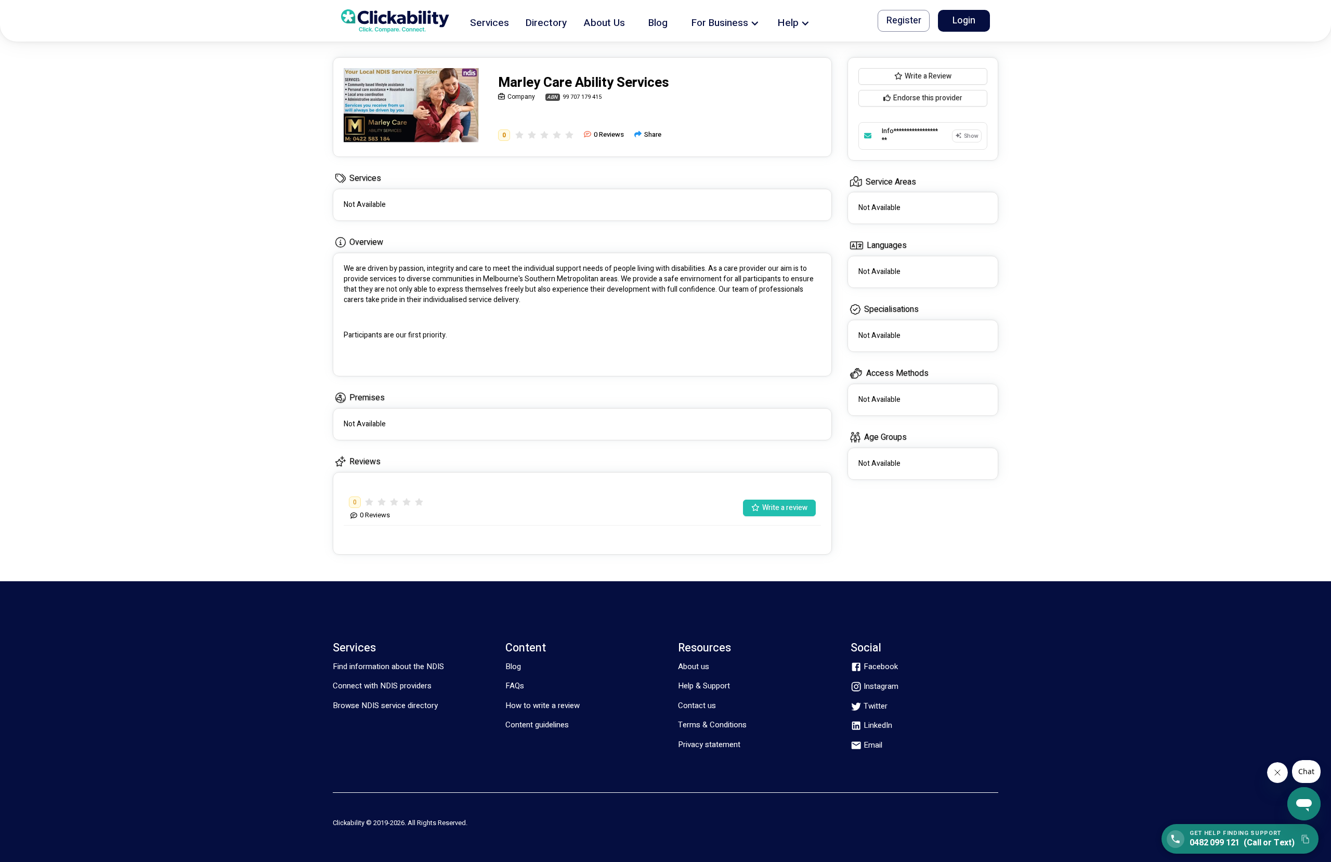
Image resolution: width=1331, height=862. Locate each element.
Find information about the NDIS (388, 666)
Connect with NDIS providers (382, 685)
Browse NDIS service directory (385, 705)
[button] (489, 21)
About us (693, 666)
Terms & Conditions (712, 724)
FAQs (514, 685)
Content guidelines (537, 724)
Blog (513, 666)
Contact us (697, 705)
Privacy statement (709, 744)
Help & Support (704, 685)
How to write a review (542, 705)
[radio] (519, 135)
